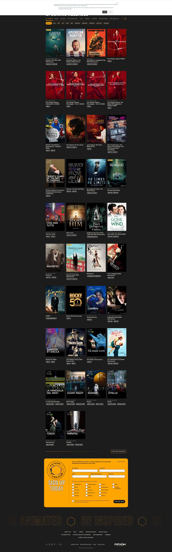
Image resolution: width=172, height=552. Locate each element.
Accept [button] (104, 12)
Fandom (90, 490)
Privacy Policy (101, 544)
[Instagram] (52, 545)
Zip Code (110, 474)
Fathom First (91, 492)
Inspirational (105, 487)
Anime (76, 487)
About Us (68, 532)
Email (73, 474)
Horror (103, 484)
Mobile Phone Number (95, 474)
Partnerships (97, 534)
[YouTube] (57, 545)
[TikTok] (55, 545)
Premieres (104, 492)
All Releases (78, 484)
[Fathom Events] (120, 544)
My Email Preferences (85, 544)
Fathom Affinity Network (82, 534)
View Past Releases (118, 451)
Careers (108, 534)
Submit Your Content (86, 537)
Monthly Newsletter (118, 487)
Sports (103, 495)
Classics (77, 492)
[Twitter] (49, 545)
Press (81, 532)
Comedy (77, 495)
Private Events (91, 532)
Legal (94, 544)
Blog (116, 484)
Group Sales (103, 532)
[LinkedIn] (60, 545)
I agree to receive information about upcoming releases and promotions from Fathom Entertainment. (92, 501)
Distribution (65, 534)
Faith (89, 487)
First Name (75, 468)
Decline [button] (110, 12)
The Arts (77, 490)
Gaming (90, 495)
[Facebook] (46, 545)
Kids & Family (105, 490)
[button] (125, 19)
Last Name (102, 468)
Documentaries (92, 484)
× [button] (117, 2)
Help (75, 532)
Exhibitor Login (75, 544)
